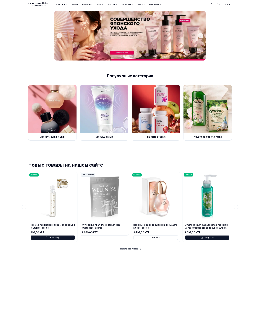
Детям (74, 4)
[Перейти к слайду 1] (127, 58)
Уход (140, 4)
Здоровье (126, 4)
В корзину (54, 237)
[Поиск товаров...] (211, 4)
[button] (218, 4)
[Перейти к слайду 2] (130, 58)
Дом (99, 4)
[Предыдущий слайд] (59, 35)
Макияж (111, 4)
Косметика (60, 4)
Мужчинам (154, 4)
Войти (227, 4)
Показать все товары (129, 249)
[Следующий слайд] (200, 35)
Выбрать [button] (156, 237)
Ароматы (86, 4)
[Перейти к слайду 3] (133, 58)
